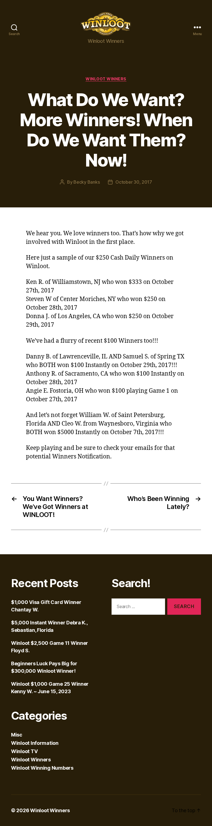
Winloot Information (35, 743)
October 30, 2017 (133, 182)
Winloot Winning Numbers (42, 768)
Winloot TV (24, 751)
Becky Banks (86, 182)
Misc (16, 735)
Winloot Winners (106, 78)
